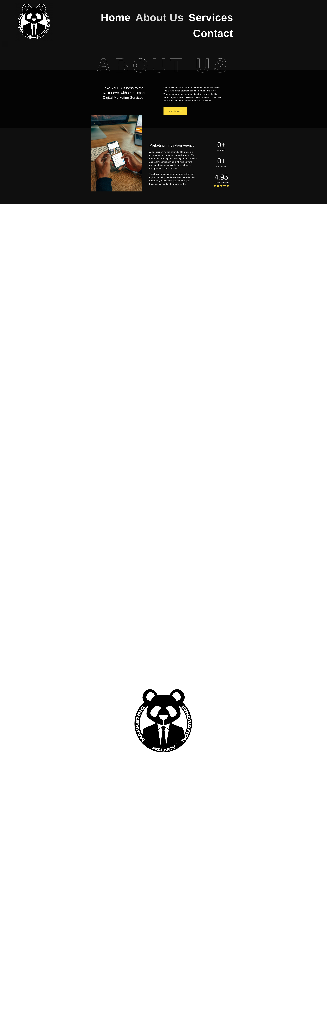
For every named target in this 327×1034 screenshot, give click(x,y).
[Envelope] (59, 44)
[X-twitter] (16, 44)
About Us (159, 17)
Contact (213, 33)
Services (210, 17)
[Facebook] (37, 44)
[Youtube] (26, 44)
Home (116, 17)
